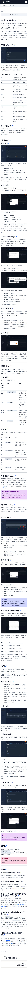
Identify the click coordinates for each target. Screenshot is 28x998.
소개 (3, 941)
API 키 (19, 941)
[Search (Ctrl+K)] (23, 2)
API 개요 (8, 940)
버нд (5, 945)
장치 (12, 943)
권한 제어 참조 (16, 906)
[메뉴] (26, 2)
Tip (3, 488)
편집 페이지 (5, 951)
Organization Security (17, 888)
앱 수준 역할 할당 (12, 605)
